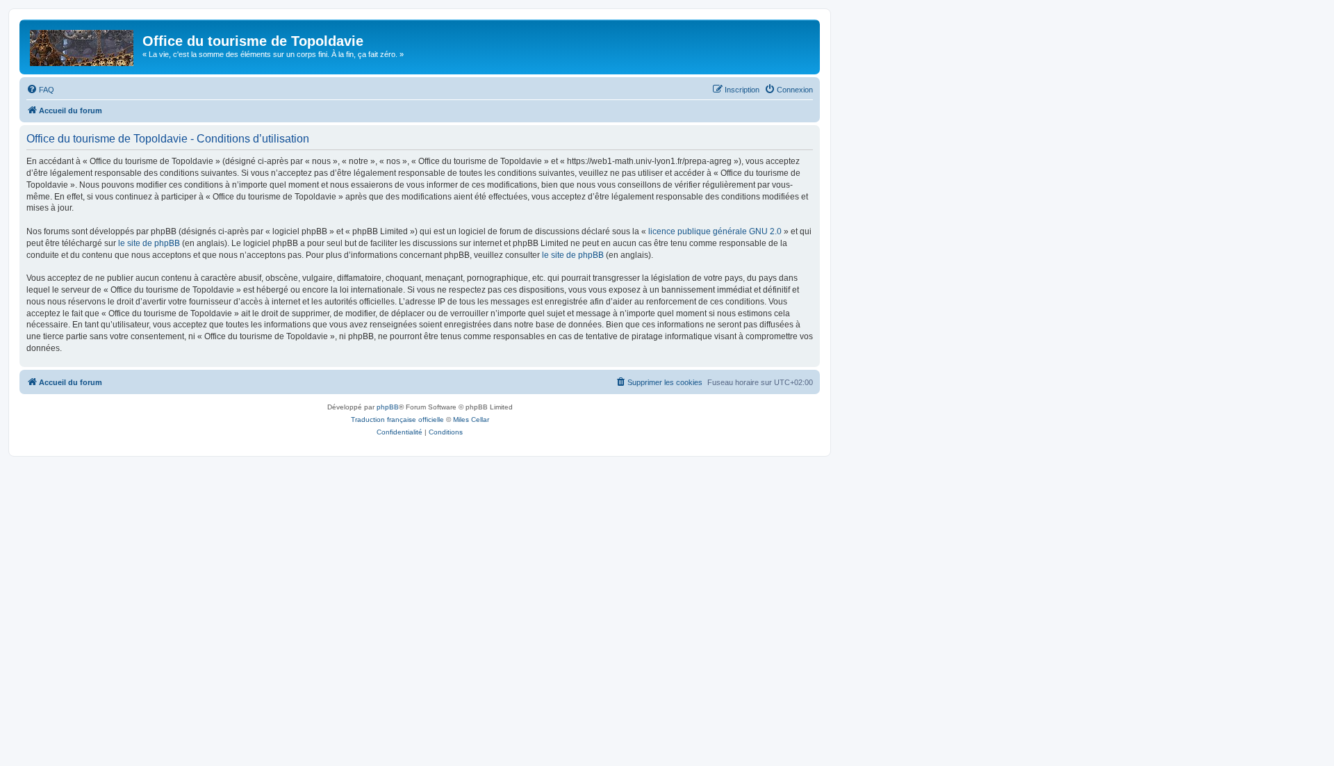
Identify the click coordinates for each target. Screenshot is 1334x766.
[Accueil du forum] (82, 45)
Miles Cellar (471, 419)
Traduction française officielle (397, 419)
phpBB (388, 407)
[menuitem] (40, 89)
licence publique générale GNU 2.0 (715, 231)
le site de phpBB (149, 243)
